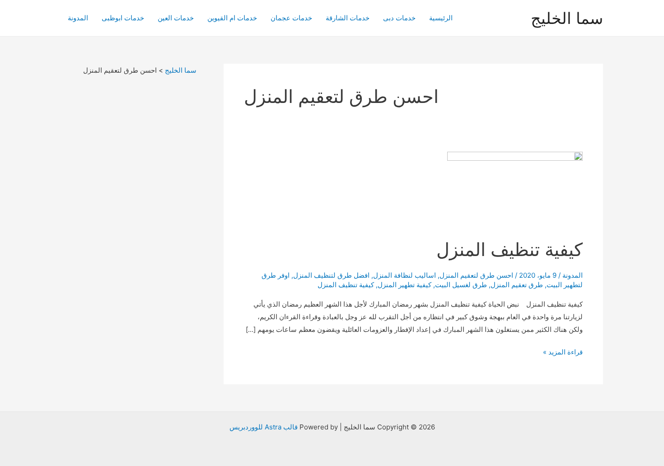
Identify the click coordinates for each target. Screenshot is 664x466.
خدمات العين (176, 18)
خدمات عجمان (291, 18)
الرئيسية (441, 18)
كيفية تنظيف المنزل (504, 249)
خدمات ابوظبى (123, 18)
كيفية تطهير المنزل (404, 284)
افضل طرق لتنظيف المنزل (331, 275)
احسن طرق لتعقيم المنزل (476, 275)
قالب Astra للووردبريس (263, 427)
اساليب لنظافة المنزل (404, 275)
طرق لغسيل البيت (461, 284)
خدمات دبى (399, 18)
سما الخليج (567, 18)
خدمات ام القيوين (232, 18)
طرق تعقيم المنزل (517, 284)
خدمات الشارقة (347, 18)
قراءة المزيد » (563, 353)
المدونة (78, 18)
